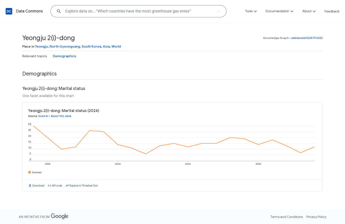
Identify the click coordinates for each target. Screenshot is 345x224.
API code (57, 185)
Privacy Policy (316, 217)
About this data (61, 116)
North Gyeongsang (65, 46)
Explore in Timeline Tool (84, 185)
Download (38, 185)
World (116, 46)
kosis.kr (43, 116)
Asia (106, 46)
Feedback (332, 11)
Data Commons (29, 11)
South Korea (91, 46)
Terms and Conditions (287, 217)
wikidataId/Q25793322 (307, 38)
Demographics (64, 56)
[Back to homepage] (9, 11)
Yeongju (41, 46)
